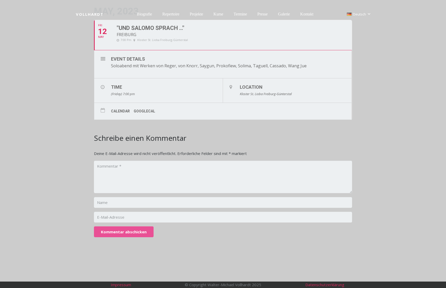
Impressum (121, 284)
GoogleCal (144, 111)
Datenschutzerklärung (324, 284)
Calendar (120, 111)
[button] (154, 14)
